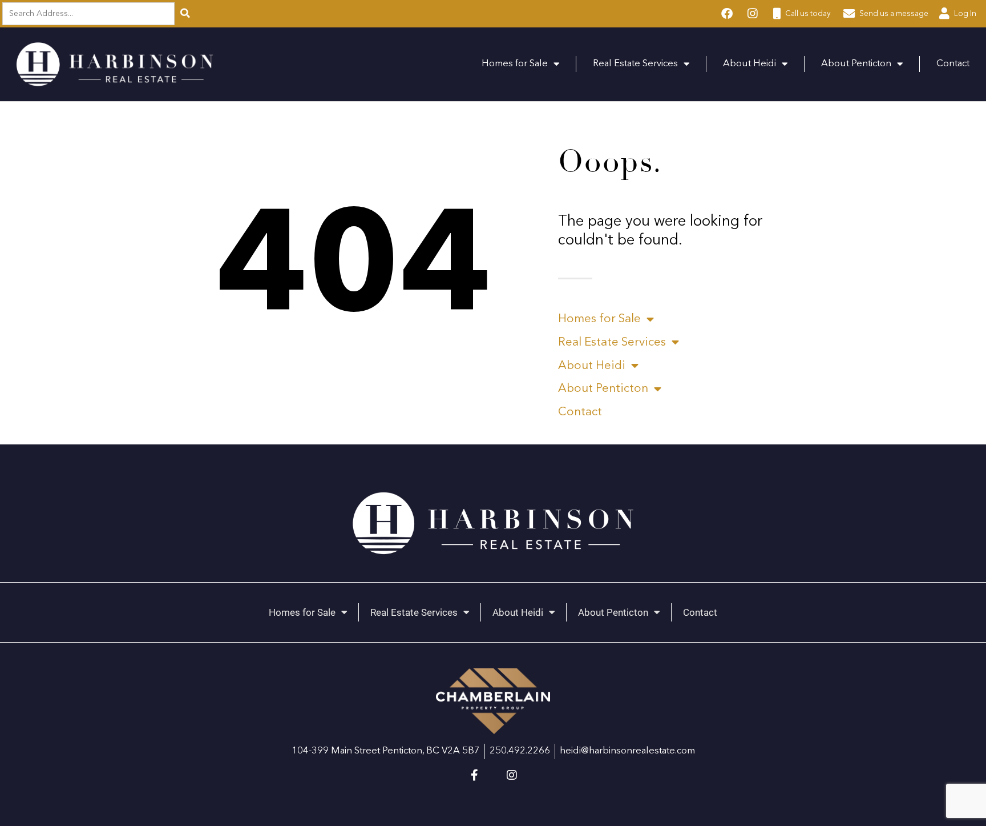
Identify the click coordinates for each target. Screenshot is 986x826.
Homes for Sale (515, 64)
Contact (952, 64)
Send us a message (893, 14)
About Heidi (749, 64)
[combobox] (91, 14)
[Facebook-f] (474, 775)
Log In (964, 14)
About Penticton (856, 64)
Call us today (807, 14)
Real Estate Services (635, 64)
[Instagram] (512, 775)
